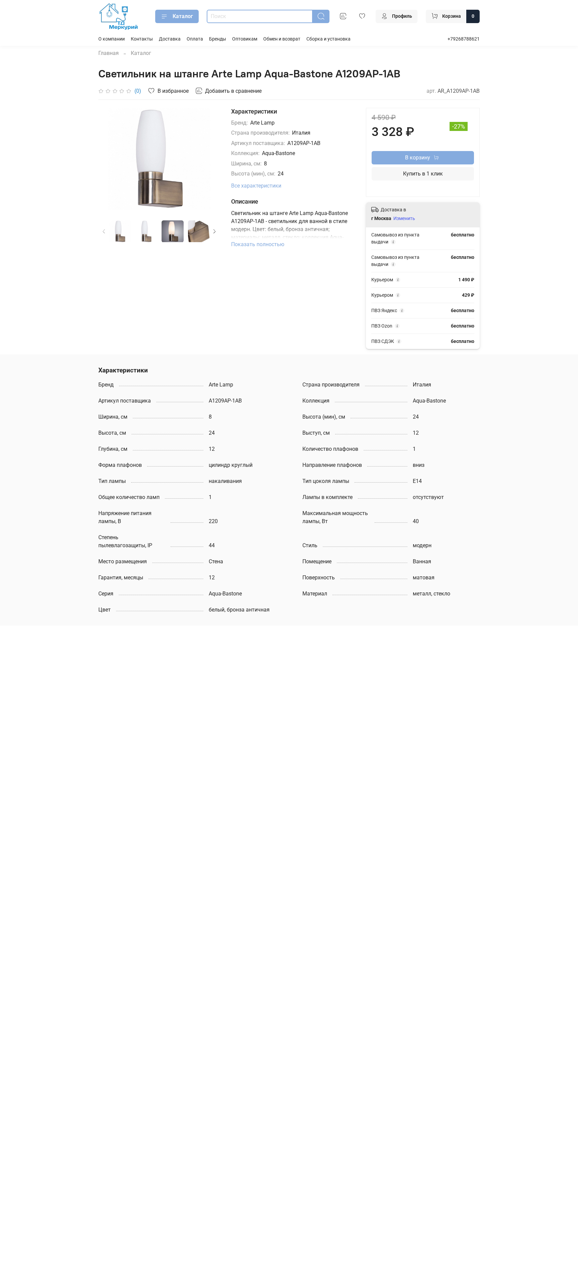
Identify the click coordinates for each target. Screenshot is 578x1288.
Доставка (170, 39)
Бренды (217, 39)
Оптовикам (244, 39)
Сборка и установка (328, 39)
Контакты (142, 39)
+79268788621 (464, 39)
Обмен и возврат (281, 39)
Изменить (404, 218)
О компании (111, 39)
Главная (108, 53)
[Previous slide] (109, 159)
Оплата (195, 39)
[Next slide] (210, 159)
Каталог (183, 16)
